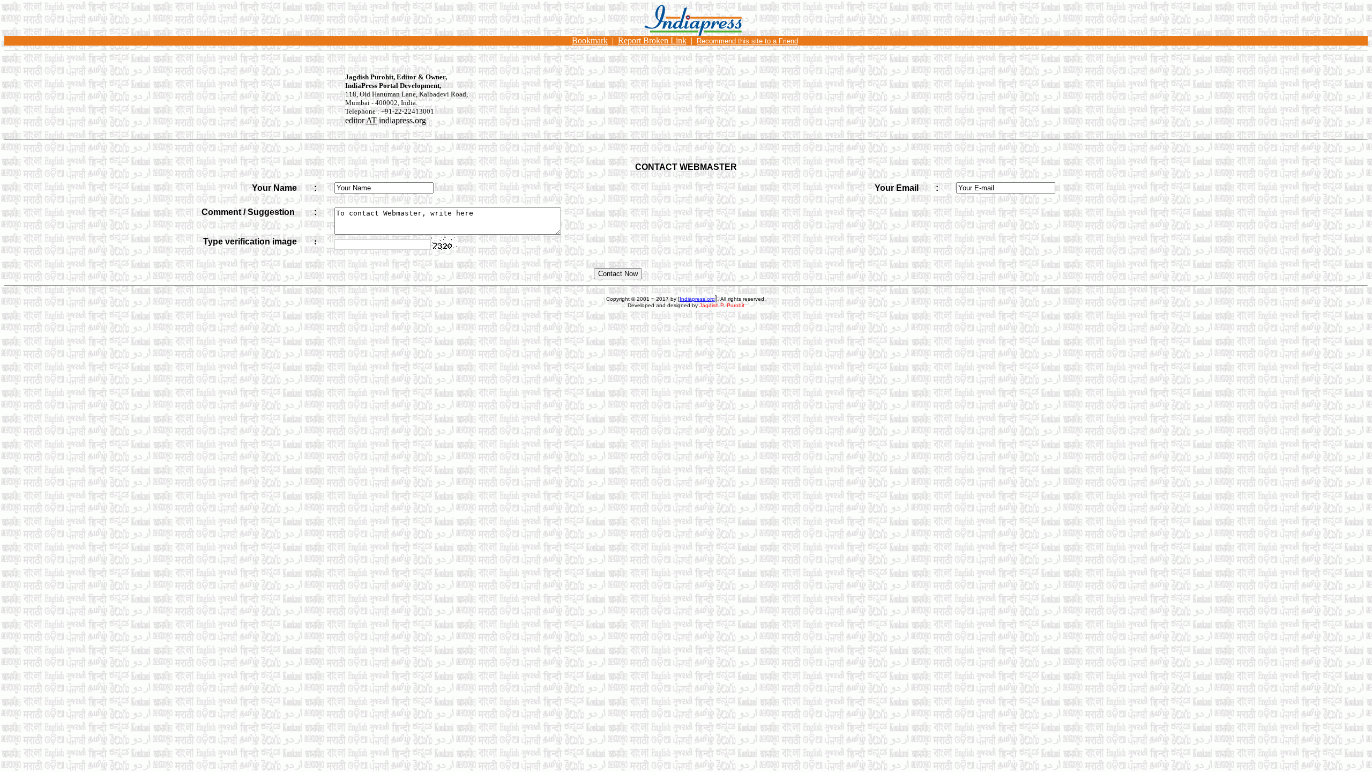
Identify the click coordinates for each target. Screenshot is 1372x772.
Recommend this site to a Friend (747, 41)
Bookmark (590, 40)
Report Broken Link (652, 40)
